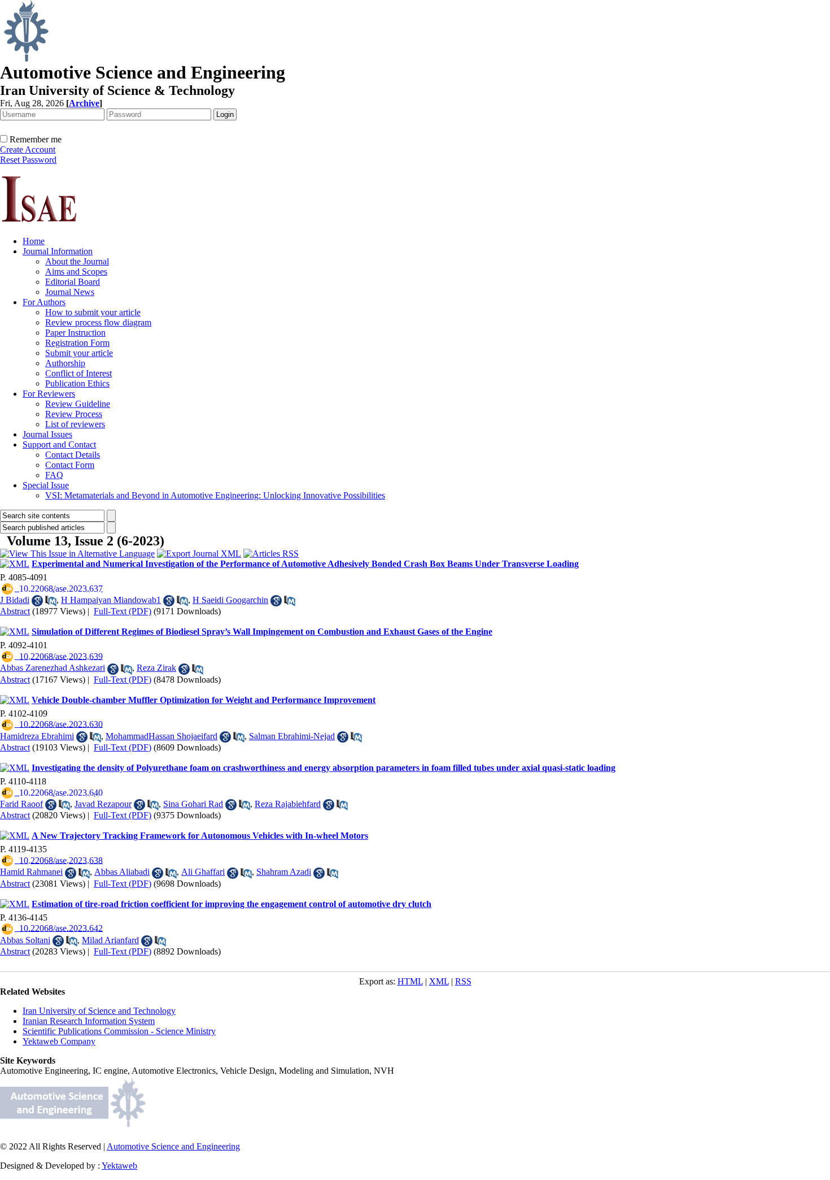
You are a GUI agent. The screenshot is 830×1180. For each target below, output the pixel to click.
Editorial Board (72, 282)
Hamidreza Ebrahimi (37, 736)
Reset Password (28, 159)
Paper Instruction (75, 332)
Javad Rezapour (103, 804)
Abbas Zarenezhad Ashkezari (52, 668)
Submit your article (79, 353)
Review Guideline (77, 404)
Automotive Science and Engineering (173, 1146)
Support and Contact (59, 444)
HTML (410, 981)
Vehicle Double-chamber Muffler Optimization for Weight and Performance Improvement (203, 700)
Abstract (15, 611)
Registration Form (77, 343)
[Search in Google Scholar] (37, 600)
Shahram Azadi (283, 872)
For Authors (44, 302)
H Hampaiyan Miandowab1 (111, 600)
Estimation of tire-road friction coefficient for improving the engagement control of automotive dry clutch (231, 904)
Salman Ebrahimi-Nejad (292, 736)
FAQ (54, 475)
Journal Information (58, 251)
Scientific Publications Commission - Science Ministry (119, 1031)
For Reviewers (49, 393)
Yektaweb (119, 1165)
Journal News (69, 292)
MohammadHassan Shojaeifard (161, 736)
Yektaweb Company (59, 1041)
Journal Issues (47, 434)
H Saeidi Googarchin (230, 600)
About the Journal (77, 261)
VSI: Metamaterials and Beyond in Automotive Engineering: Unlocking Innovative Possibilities (215, 495)
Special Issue (46, 485)
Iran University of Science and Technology (99, 1011)
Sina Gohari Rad (193, 804)
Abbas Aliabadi (122, 872)
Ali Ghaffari (203, 872)
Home (34, 241)
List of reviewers (75, 424)
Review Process (73, 414)
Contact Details (72, 454)
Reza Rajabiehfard (288, 804)
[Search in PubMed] (50, 600)
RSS (463, 981)
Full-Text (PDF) (122, 611)
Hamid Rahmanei (31, 872)
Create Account (27, 149)
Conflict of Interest (78, 373)
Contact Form (69, 465)
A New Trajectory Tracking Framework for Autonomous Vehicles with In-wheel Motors (200, 835)
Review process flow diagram (98, 322)
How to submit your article (93, 312)
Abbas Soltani (25, 940)
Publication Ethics (77, 383)
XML (439, 981)
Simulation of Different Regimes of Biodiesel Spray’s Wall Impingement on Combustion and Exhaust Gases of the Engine (262, 631)
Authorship (65, 363)
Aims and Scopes (76, 271)
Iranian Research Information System (89, 1021)
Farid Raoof (21, 804)
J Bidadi (14, 600)
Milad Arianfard (110, 940)
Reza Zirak (156, 668)
